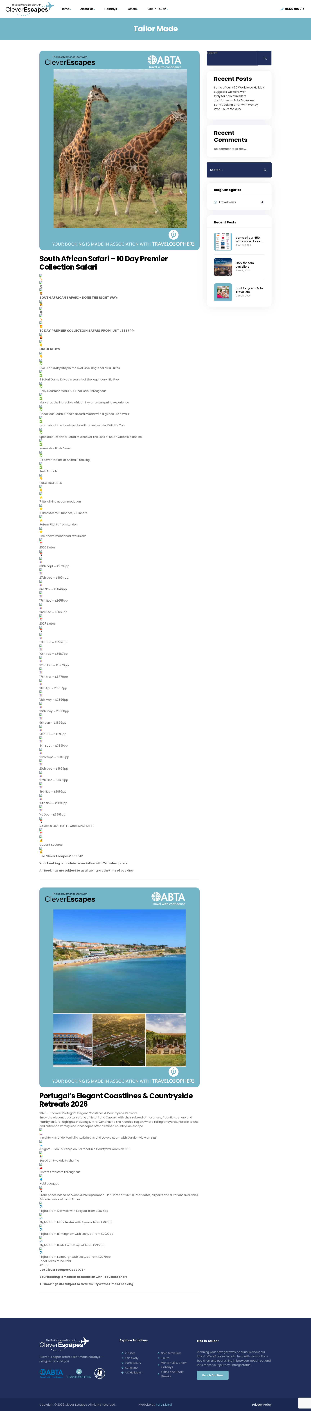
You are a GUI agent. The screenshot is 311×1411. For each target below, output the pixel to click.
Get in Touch (157, 9)
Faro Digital (164, 1405)
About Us (87, 9)
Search (212, 53)
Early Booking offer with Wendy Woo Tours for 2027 (236, 107)
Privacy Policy (262, 1405)
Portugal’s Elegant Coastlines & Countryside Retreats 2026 (116, 1100)
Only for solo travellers (230, 96)
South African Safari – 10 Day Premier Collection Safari (103, 263)
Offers (132, 9)
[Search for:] (232, 169)
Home (65, 9)
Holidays (110, 9)
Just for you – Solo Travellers (234, 100)
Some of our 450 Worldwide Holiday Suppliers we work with (239, 89)
